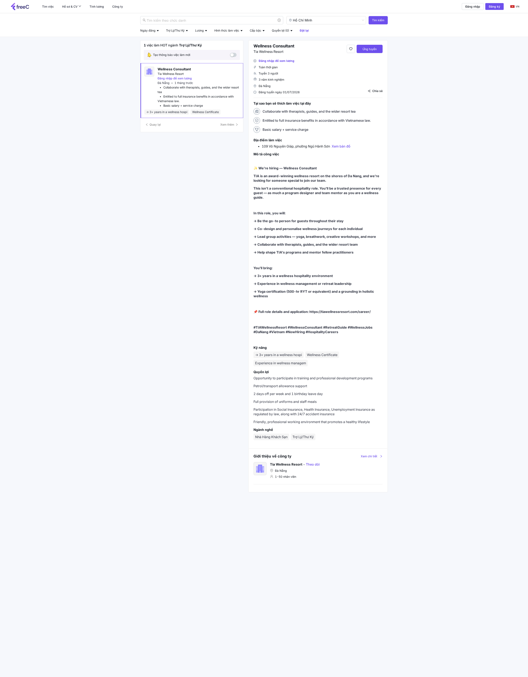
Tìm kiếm (378, 20)
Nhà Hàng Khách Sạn (271, 437)
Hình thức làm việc (226, 30)
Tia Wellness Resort (171, 73)
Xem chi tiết (369, 456)
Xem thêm (227, 124)
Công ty (117, 6)
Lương (199, 30)
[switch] (233, 55)
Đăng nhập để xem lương (175, 78)
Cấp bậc (255, 30)
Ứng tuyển (370, 49)
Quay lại (155, 124)
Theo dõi (311, 464)
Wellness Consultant (174, 69)
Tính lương (97, 6)
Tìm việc (48, 6)
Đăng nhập (472, 6)
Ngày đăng (148, 30)
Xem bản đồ (341, 146)
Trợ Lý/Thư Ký (303, 437)
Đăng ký (494, 6)
